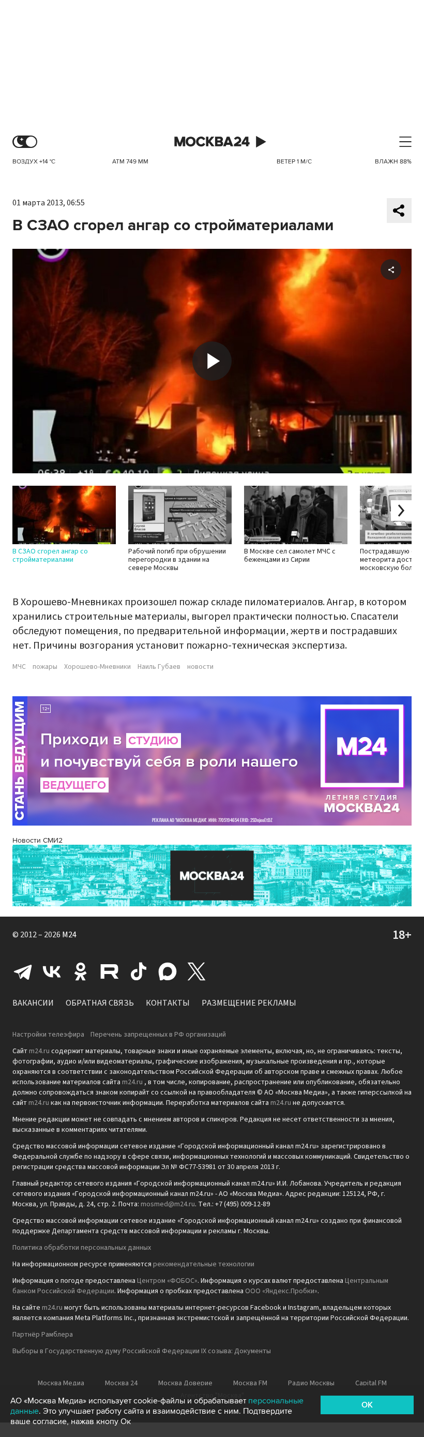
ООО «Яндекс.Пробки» (281, 1291)
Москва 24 (212, 142)
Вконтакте (51, 971)
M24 (69, 934)
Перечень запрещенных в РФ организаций (158, 1034)
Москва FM (250, 1383)
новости (200, 666)
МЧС (19, 666)
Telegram (22, 971)
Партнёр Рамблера (42, 1334)
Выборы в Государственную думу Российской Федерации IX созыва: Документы (141, 1351)
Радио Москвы (311, 1383)
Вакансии (33, 1003)
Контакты (168, 1003)
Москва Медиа (61, 1383)
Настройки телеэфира (48, 1034)
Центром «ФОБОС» (167, 1281)
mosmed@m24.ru (168, 1204)
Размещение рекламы (249, 1003)
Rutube (109, 971)
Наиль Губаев (159, 666)
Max (167, 971)
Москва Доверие (185, 1383)
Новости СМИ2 (37, 840)
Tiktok (138, 971)
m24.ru (39, 1051)
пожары (45, 666)
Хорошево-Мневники (97, 666)
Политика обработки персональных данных (81, 1248)
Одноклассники (80, 971)
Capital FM (371, 1383)
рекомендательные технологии (203, 1264)
